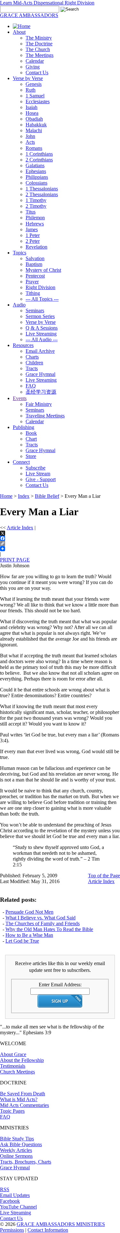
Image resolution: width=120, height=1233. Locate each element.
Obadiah (34, 119)
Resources (23, 345)
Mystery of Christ (43, 270)
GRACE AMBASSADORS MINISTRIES (61, 1224)
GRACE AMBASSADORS (29, 15)
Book (31, 433)
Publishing (23, 427)
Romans (34, 148)
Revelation (36, 247)
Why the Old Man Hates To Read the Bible (49, 929)
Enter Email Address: (60, 984)
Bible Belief (47, 496)
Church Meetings (17, 1071)
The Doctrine (39, 43)
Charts (32, 357)
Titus (31, 212)
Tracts (32, 368)
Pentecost (35, 276)
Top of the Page (104, 875)
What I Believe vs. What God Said (40, 917)
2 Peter (33, 241)
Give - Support (41, 479)
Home (6, 496)
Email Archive (40, 351)
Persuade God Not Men (29, 912)
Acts (30, 142)
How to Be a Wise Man (29, 935)
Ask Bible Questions (21, 1144)
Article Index (20, 527)
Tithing (33, 293)
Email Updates (15, 1195)
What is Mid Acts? (18, 1099)
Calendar (35, 61)
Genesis (34, 84)
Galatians (35, 165)
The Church (38, 49)
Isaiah (31, 107)
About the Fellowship (22, 1060)
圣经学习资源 (41, 392)
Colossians (36, 183)
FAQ (31, 385)
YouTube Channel (18, 1207)
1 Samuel (35, 95)
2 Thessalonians (42, 194)
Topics (19, 252)
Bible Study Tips (17, 1138)
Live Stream (38, 473)
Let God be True (22, 941)
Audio (19, 304)
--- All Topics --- (42, 299)
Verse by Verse (28, 78)
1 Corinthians (39, 154)
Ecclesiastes (38, 101)
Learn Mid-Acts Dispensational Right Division (47, 2)
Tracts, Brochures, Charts (25, 1161)
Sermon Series (40, 316)
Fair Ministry (39, 404)
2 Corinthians (39, 159)
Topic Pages (12, 1111)
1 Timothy (36, 200)
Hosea (32, 113)
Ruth (31, 90)
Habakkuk (36, 124)
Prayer (32, 281)
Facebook (10, 1201)
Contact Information (48, 1230)
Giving (33, 66)
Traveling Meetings (45, 415)
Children (34, 362)
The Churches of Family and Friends (42, 923)
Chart (31, 439)
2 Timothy (36, 206)
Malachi (34, 130)
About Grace (13, 1054)
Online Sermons (16, 1156)
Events (20, 398)
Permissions (12, 1230)
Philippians (37, 177)
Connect (21, 462)
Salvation (35, 258)
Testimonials (12, 1066)
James (32, 229)
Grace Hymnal (40, 374)
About (19, 32)
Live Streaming (41, 333)
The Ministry (39, 38)
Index (23, 496)
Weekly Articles (16, 1150)
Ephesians (36, 171)
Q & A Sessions (42, 328)
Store (31, 456)
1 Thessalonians (42, 188)
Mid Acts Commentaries (24, 1105)
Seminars (35, 310)
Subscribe (35, 467)
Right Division (40, 287)
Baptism (34, 264)
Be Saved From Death (22, 1093)
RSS (4, 1189)
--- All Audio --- (42, 339)
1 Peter (33, 235)
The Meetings (39, 55)
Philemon (35, 217)
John (30, 136)
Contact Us (37, 72)
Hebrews (35, 223)
